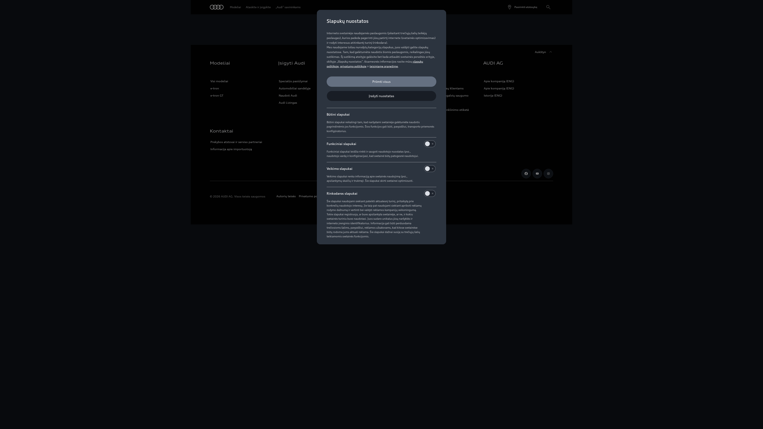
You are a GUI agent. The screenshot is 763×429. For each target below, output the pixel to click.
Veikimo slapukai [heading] (339, 169)
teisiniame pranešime (384, 66)
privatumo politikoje (353, 66)
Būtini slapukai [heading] (338, 114)
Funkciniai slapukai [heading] (341, 144)
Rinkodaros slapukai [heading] (342, 193)
